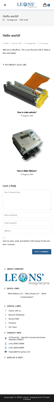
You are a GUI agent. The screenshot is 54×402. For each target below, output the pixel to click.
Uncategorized (31, 43)
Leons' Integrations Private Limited (36, 398)
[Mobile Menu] (5, 5)
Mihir (7, 43)
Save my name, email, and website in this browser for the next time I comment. (26, 242)
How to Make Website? (27, 170)
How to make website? (27, 112)
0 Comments (44, 43)
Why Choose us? (32, 294)
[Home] (3, 20)
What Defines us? (15, 294)
